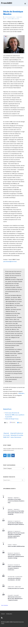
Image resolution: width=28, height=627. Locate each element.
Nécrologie (12, 17)
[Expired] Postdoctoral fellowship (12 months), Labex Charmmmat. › (17, 435)
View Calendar (4, 605)
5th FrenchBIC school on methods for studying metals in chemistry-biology (16, 556)
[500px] (9, 455)
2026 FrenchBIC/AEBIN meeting (16, 546)
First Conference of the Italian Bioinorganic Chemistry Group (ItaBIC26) (16, 512)
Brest (4, 18)
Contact (3, 613)
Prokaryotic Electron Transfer (16, 588)
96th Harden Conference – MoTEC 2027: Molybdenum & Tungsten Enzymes (15, 598)
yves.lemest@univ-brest (10, 261)
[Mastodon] (5, 455)
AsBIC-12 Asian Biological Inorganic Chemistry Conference (14, 568)
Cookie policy (9, 613)
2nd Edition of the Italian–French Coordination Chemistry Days (16, 501)
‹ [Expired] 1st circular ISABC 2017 (6, 435)
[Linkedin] (13, 455)
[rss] (2, 618)
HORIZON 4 (21, 393)
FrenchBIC (6, 3)
